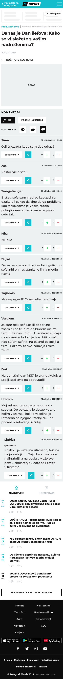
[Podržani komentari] (33, 129)
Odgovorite (12, 154)
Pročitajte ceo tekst (17, 59)
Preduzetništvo (10, 26)
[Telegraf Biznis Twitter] (27, 648)
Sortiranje (8, 129)
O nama (8, 660)
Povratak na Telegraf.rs (11, 4)
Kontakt (42, 666)
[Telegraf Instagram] (36, 648)
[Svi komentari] (22, 129)
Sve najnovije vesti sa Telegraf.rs (31, 592)
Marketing (19, 660)
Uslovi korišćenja (50, 660)
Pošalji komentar (32, 120)
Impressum (33, 660)
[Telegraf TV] (45, 648)
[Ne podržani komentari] (43, 129)
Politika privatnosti (26, 666)
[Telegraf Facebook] (18, 648)
